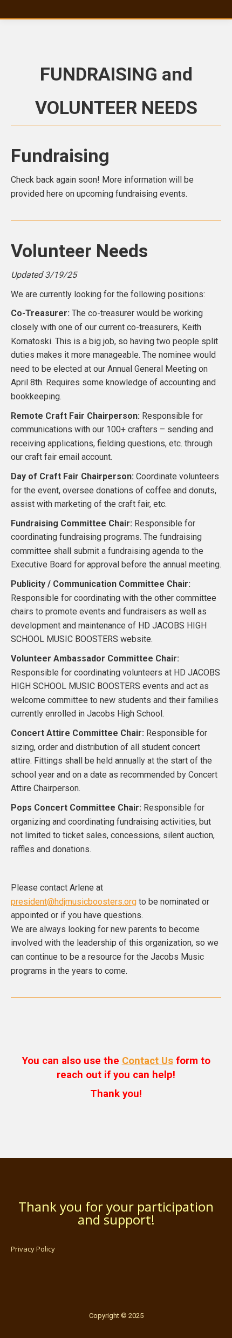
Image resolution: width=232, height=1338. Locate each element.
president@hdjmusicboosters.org (74, 902)
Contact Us (147, 1061)
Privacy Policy (33, 1249)
